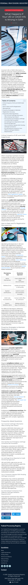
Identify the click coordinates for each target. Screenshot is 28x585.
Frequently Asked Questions (10, 113)
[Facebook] (2, 566)
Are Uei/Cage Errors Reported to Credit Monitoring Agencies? (14, 122)
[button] (6, 514)
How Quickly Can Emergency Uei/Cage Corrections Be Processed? (14, 119)
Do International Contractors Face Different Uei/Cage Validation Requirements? (13, 130)
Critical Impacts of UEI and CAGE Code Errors (13, 103)
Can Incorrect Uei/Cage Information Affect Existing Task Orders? (13, 116)
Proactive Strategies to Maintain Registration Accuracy (11, 111)
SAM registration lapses (15, 194)
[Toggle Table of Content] (23, 101)
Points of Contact (13, 384)
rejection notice (22, 214)
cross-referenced (21, 260)
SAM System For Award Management (14, 10)
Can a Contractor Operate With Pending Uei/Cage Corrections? (14, 126)
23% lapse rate (21, 400)
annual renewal (19, 397)
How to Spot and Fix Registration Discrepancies (12, 107)
